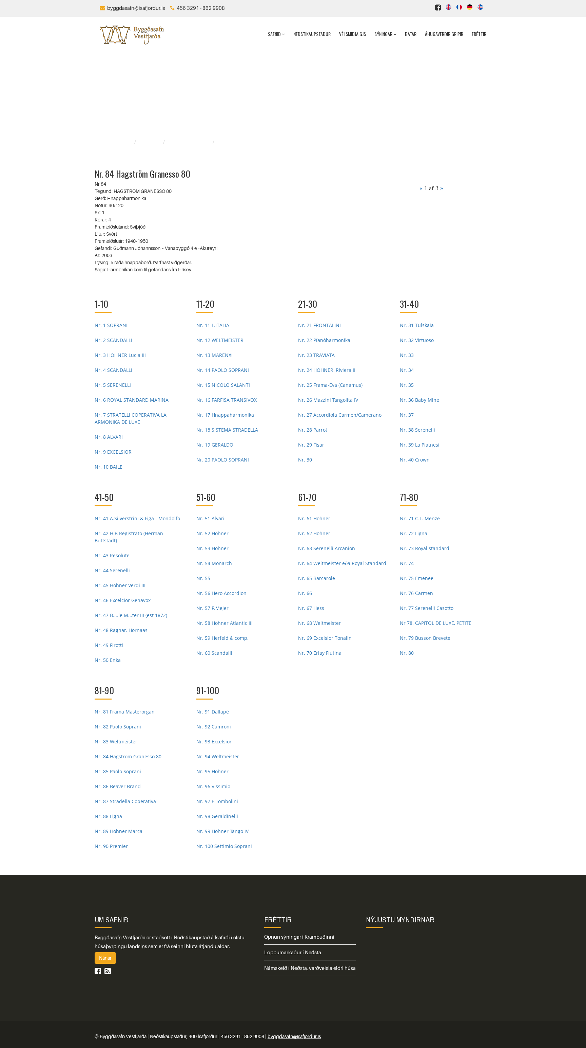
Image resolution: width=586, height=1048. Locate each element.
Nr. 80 (407, 653)
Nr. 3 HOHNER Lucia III (120, 355)
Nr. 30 (305, 459)
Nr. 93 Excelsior (214, 741)
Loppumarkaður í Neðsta (292, 952)
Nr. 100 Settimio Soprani (224, 846)
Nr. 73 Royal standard (424, 548)
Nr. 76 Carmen (416, 593)
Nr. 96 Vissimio (213, 786)
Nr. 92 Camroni (213, 726)
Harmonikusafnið (189, 142)
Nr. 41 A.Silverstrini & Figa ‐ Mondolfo (137, 518)
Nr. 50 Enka (108, 660)
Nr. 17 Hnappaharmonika (225, 415)
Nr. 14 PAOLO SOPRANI (222, 370)
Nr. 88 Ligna (108, 816)
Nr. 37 (407, 415)
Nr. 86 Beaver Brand (118, 786)
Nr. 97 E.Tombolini (217, 801)
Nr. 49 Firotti (109, 645)
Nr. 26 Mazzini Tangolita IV (328, 400)
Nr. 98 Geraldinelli (217, 816)
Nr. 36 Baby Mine (419, 400)
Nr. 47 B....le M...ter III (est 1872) (131, 615)
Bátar (410, 33)
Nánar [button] (105, 958)
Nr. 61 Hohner (314, 518)
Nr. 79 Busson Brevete (425, 638)
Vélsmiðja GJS (352, 33)
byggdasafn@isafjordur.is (294, 1036)
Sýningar (150, 142)
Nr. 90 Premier (111, 846)
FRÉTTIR (278, 920)
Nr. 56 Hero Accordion (221, 593)
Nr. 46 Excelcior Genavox (123, 600)
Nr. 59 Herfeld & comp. (222, 638)
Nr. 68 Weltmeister (319, 623)
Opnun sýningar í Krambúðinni (299, 937)
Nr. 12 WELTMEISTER (219, 340)
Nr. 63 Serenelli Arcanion (326, 548)
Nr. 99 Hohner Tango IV (222, 831)
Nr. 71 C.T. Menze (420, 518)
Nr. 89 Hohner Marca (118, 831)
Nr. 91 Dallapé (212, 711)
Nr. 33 (407, 355)
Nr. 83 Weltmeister (116, 741)
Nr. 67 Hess (311, 608)
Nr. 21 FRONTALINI (319, 325)
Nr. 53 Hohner (212, 548)
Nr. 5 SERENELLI (113, 385)
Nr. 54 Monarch (214, 563)
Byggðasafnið (116, 142)
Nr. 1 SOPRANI (111, 325)
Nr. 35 (407, 385)
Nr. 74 (407, 563)
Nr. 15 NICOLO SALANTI (223, 385)
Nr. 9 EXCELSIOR (113, 452)
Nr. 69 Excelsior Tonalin (325, 638)
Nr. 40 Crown (415, 459)
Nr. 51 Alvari (210, 518)
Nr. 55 (203, 578)
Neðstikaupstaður (312, 33)
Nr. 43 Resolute (112, 555)
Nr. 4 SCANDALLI (113, 370)
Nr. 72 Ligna (413, 533)
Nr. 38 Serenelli (417, 430)
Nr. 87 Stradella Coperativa (125, 801)
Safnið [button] (275, 33)
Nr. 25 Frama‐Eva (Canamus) (330, 385)
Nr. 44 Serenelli (112, 570)
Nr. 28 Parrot (312, 430)
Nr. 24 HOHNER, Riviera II (326, 370)
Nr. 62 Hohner (314, 533)
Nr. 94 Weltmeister (217, 756)
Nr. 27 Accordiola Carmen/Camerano (340, 415)
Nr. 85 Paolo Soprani (118, 771)
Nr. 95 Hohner (212, 771)
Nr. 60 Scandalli (214, 653)
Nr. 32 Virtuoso (417, 340)
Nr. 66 (305, 593)
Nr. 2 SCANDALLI (113, 340)
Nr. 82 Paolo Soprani (118, 726)
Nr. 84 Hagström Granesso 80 (128, 756)
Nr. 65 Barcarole (316, 578)
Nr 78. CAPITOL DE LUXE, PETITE (435, 623)
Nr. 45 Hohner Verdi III (120, 585)
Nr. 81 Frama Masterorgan (125, 711)
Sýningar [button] (383, 33)
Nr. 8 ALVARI (109, 437)
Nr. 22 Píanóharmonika (324, 340)
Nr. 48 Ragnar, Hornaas (121, 630)
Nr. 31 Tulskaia (417, 325)
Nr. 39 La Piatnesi (420, 444)
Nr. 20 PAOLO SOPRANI (222, 459)
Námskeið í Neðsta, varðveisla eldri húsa (310, 968)
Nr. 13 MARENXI (214, 355)
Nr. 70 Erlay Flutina (319, 653)
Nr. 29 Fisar (311, 444)
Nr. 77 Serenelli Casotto (426, 608)
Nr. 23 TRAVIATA (316, 355)
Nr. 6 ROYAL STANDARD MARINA (132, 400)
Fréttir (479, 33)
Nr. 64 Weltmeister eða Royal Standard (342, 563)
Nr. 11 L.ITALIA (212, 325)
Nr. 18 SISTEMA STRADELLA (227, 430)
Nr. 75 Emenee (416, 578)
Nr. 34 (407, 370)
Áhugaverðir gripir (444, 33)
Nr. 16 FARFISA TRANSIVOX (226, 400)
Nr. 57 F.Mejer (212, 608)
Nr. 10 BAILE (108, 467)
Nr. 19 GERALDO (214, 444)
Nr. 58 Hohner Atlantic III (224, 623)
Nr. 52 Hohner (212, 533)
